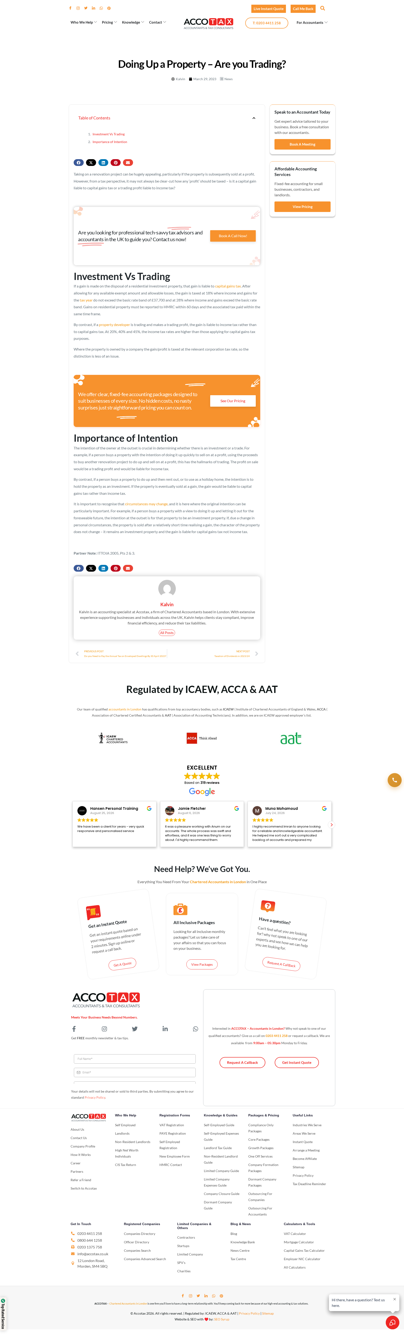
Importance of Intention (110, 142)
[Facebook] (72, 8)
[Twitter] (87, 8)
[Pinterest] (110, 8)
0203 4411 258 (277, 1036)
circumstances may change (146, 504)
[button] (322, 8)
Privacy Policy (95, 1097)
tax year (86, 300)
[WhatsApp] (103, 8)
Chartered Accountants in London (128, 1303)
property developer (114, 324)
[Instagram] (79, 8)
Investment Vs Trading (109, 134)
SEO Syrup (221, 1319)
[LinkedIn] (95, 8)
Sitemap (268, 1313)
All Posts (167, 633)
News (228, 79)
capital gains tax (228, 286)
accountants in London (124, 709)
